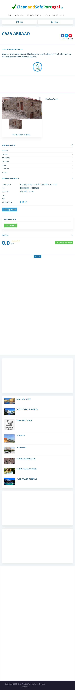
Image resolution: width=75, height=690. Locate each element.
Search (57, 22)
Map (21, 22)
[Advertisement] (37, 85)
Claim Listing (10, 225)
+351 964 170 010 (27, 191)
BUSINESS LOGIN (58, 15)
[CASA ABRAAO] (15, 124)
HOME (10, 15)
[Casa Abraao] (28, 125)
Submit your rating (21, 135)
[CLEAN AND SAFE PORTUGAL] (37, 6)
